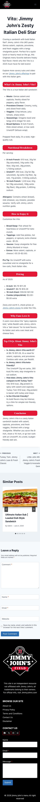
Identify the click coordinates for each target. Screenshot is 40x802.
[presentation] (20, 498)
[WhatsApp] (17, 733)
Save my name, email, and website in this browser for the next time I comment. (20, 626)
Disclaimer (7, 721)
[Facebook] (4, 733)
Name (5, 597)
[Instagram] (13, 733)
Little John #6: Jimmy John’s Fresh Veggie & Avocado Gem (31, 459)
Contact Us (8, 717)
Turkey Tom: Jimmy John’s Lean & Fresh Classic (9, 458)
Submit (7, 782)
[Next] (34, 509)
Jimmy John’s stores (12, 308)
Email (5, 608)
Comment (7, 564)
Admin (10, 526)
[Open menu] (35, 4)
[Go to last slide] (6, 509)
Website (5, 619)
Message (7, 761)
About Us (7, 706)
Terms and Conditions (12, 713)
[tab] (15, 533)
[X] (9, 733)
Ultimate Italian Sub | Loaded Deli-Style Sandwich (16, 518)
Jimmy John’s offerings (19, 73)
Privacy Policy (9, 710)
